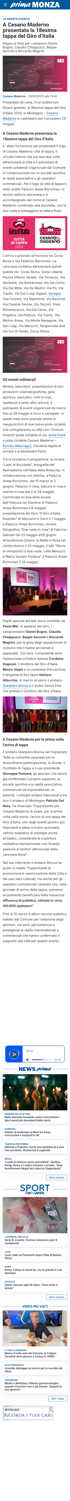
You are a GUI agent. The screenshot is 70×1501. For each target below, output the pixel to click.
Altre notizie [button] (56, 1177)
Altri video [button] (57, 1398)
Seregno (54, 293)
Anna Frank (57, 435)
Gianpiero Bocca (15, 686)
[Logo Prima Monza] (35, 4)
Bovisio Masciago (16, 446)
